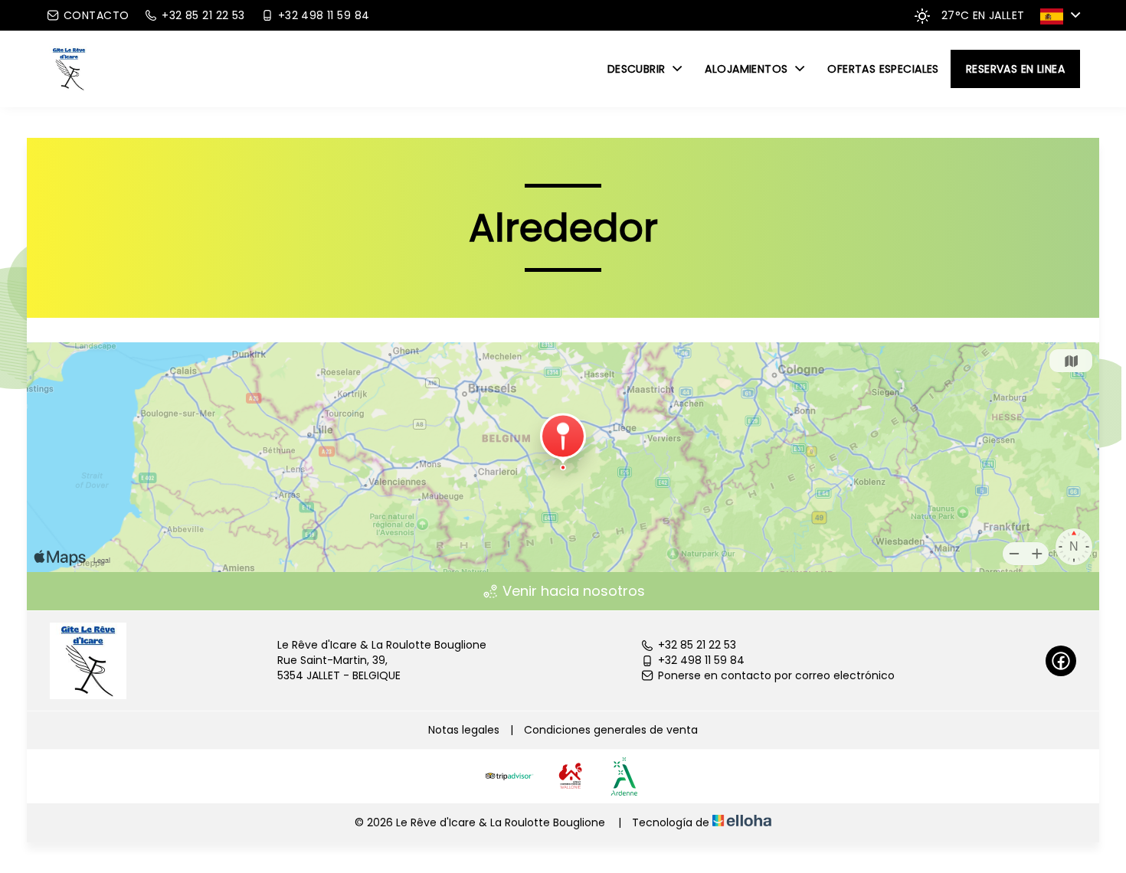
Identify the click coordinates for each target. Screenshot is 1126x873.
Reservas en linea (1015, 69)
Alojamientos (747, 69)
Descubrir (638, 69)
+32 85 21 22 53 (697, 645)
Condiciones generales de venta (611, 729)
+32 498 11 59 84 (701, 660)
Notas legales (463, 729)
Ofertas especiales (883, 69)
